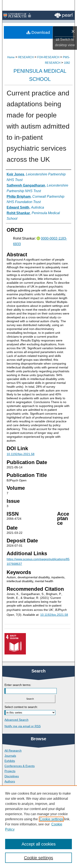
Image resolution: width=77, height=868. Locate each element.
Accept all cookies (39, 844)
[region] (38, 826)
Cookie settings (51, 819)
